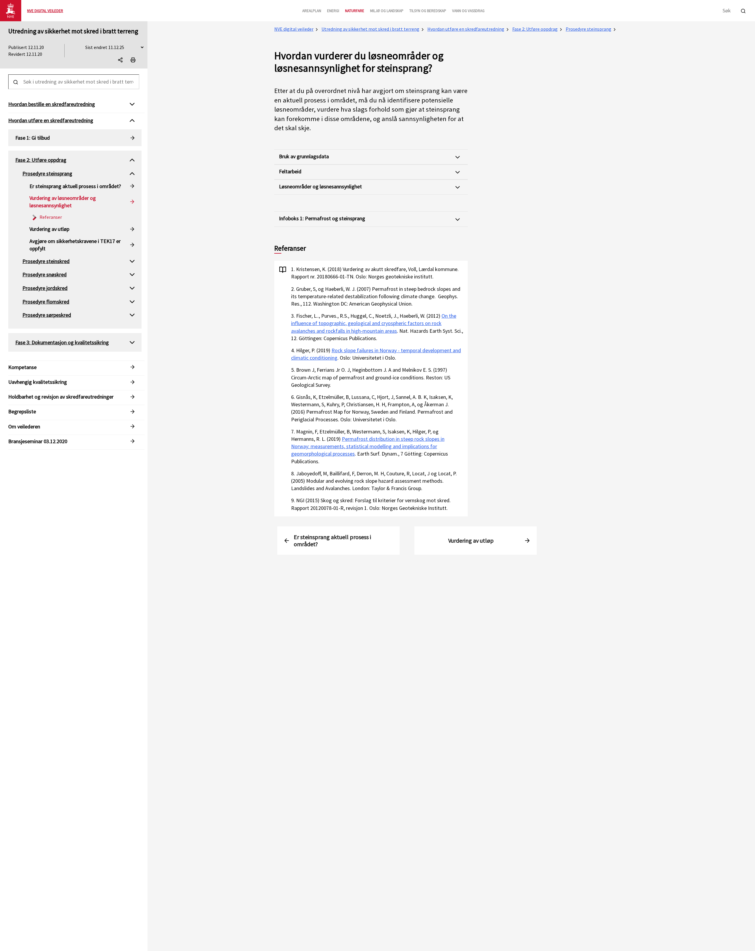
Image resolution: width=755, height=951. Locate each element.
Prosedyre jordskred (45, 288)
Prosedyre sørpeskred (46, 314)
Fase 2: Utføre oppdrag (535, 29)
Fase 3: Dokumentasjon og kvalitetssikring (62, 342)
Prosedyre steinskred (46, 261)
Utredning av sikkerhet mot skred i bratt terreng (73, 31)
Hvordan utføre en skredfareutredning (465, 29)
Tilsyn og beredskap (427, 10)
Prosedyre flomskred (45, 301)
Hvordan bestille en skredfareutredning (51, 104)
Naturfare (354, 10)
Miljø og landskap (386, 10)
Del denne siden (125, 61)
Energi (333, 10)
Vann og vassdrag (468, 10)
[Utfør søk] (743, 10)
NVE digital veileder (294, 29)
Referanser (51, 217)
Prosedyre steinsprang (588, 29)
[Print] (133, 60)
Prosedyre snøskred (44, 274)
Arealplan (311, 10)
